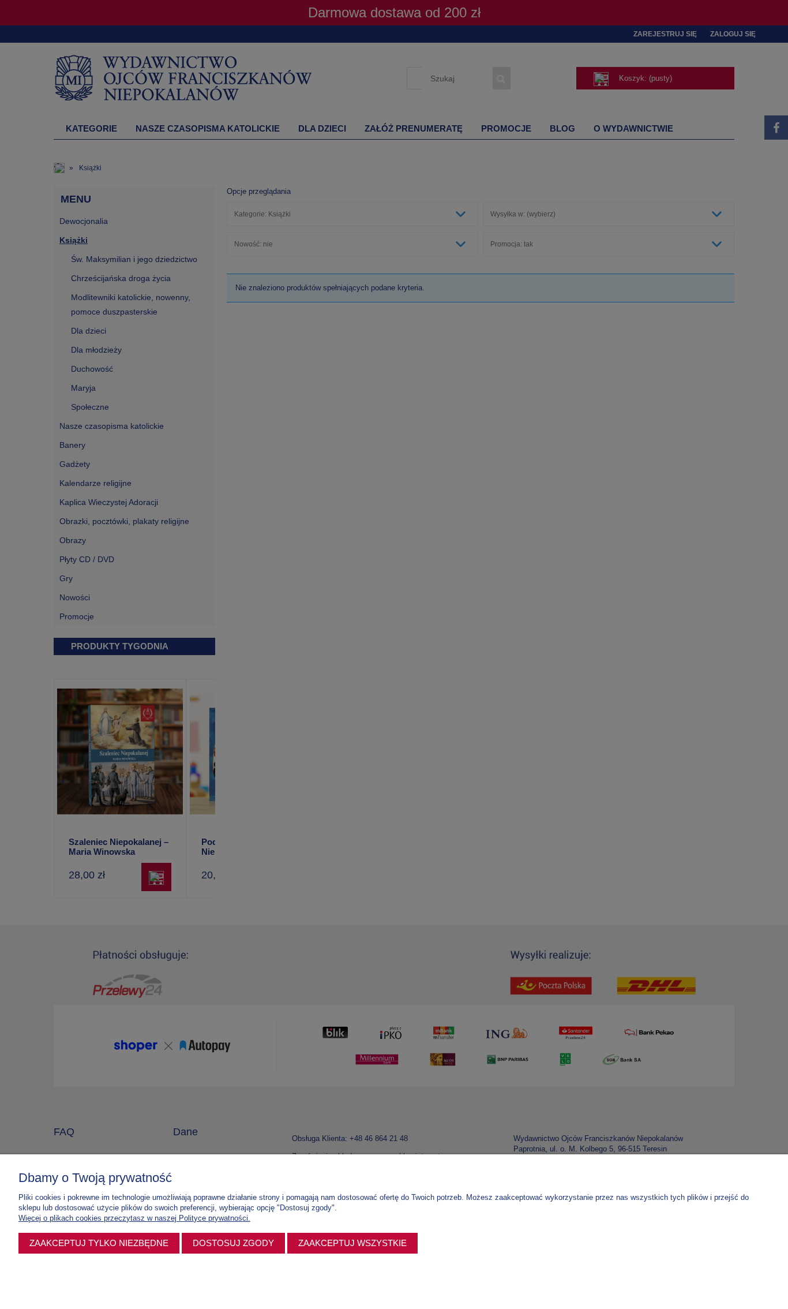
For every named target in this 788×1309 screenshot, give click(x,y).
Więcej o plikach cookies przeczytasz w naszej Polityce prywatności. (134, 1218)
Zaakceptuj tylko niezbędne (98, 1243)
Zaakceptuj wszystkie (352, 1243)
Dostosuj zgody (233, 1243)
